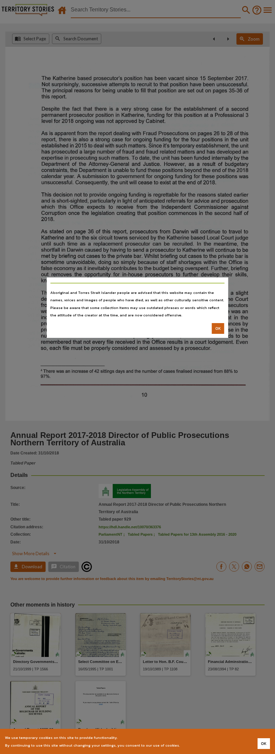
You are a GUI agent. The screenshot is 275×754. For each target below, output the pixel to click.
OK (218, 328)
